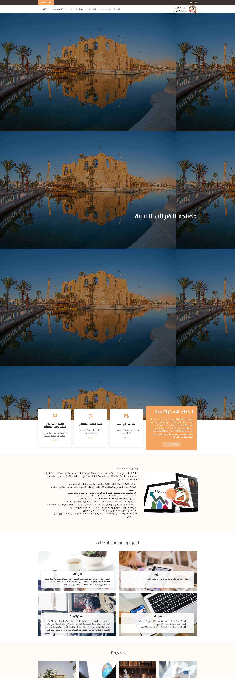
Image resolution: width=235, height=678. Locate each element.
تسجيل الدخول (46, 2)
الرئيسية (117, 9)
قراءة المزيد (172, 444)
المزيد (126, 438)
